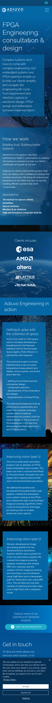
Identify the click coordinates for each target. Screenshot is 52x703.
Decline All (26, 693)
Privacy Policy (9, 679)
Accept (25, 686)
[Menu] (47, 10)
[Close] (48, 661)
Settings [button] (26, 698)
